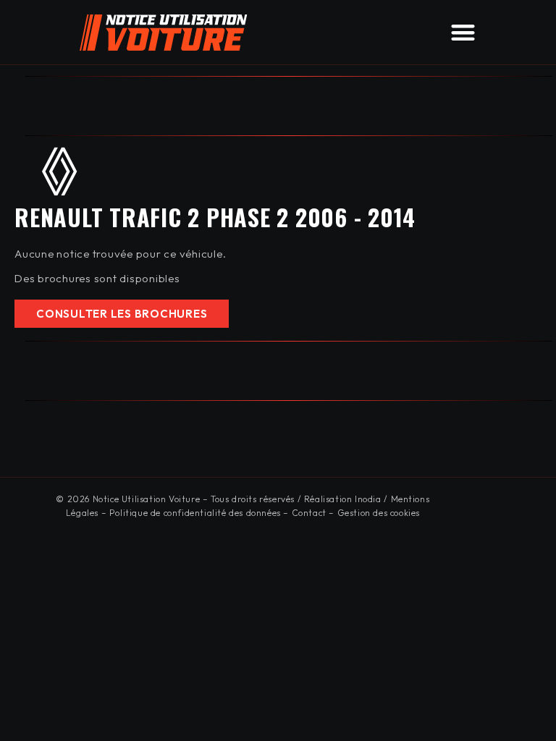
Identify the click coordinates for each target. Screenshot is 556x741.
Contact (309, 512)
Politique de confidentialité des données (195, 512)
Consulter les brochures (121, 314)
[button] (463, 32)
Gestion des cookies (378, 512)
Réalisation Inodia (343, 499)
